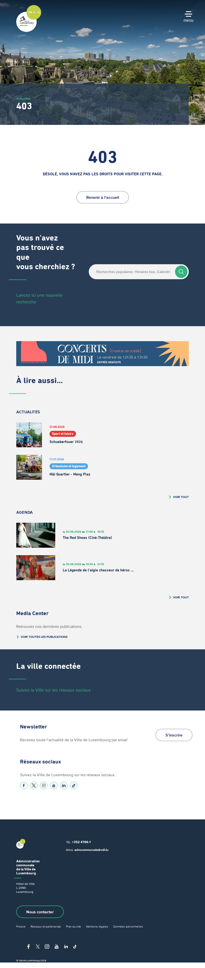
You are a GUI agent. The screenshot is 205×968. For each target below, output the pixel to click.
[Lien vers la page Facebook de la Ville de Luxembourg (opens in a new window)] (24, 785)
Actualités (23, 98)
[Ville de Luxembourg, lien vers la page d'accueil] (28, 30)
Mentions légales (97, 926)
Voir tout (181, 496)
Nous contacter (40, 912)
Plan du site (73, 926)
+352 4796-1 (81, 842)
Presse (21, 926)
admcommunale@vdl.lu (91, 850)
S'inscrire (174, 735)
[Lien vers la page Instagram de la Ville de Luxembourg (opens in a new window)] (44, 785)
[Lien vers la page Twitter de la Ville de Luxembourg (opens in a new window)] (34, 785)
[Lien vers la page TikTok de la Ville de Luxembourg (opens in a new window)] (74, 785)
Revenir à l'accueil (102, 197)
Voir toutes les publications (44, 636)
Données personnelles (128, 926)
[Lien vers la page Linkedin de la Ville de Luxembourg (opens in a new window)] (64, 785)
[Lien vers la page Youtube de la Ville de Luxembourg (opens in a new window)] (54, 785)
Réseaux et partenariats (45, 926)
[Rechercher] (181, 271)
